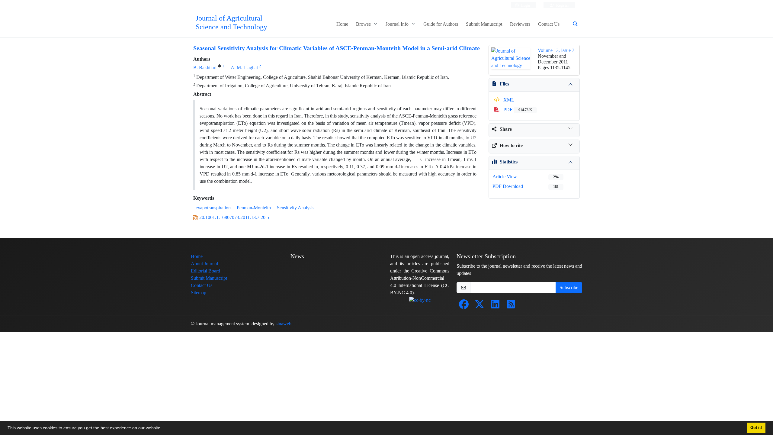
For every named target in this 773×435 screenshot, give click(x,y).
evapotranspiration (213, 208)
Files (504, 84)
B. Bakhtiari (205, 67)
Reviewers (520, 24)
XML (508, 100)
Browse (364, 24)
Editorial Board (205, 271)
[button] (164, 429)
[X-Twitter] (479, 306)
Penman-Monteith (254, 208)
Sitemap (198, 292)
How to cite (511, 145)
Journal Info (398, 24)
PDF (517, 109)
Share (506, 129)
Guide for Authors (440, 24)
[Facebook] (464, 306)
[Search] (572, 24)
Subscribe (569, 287)
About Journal (204, 263)
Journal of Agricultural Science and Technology (231, 22)
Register (562, 5)
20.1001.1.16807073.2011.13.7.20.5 (234, 217)
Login (525, 5)
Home (342, 24)
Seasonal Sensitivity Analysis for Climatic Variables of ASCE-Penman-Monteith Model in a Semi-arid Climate (336, 48)
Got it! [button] (756, 428)
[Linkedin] (495, 306)
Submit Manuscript (484, 24)
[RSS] (511, 306)
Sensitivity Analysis (295, 208)
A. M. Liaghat (244, 67)
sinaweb (283, 324)
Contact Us (549, 24)
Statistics (509, 162)
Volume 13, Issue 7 (556, 50)
